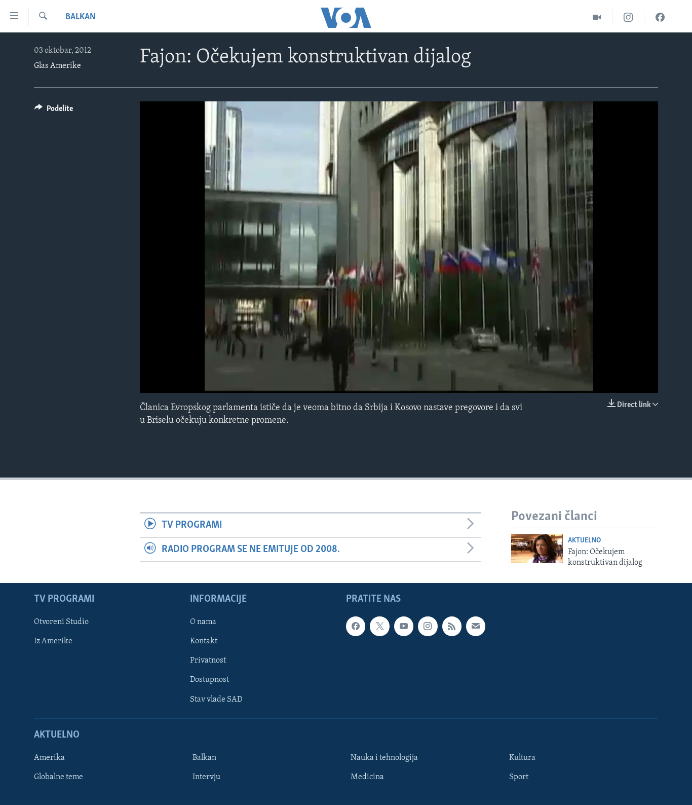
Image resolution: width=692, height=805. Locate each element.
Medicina (367, 777)
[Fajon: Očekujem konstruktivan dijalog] (537, 548)
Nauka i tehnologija (384, 758)
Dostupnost (209, 680)
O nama (203, 622)
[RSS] (452, 626)
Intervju (206, 777)
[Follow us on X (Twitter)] (379, 626)
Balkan (80, 17)
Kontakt (203, 641)
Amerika (49, 758)
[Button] (53, 111)
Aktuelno (584, 540)
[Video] (597, 17)
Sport (518, 777)
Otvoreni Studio (61, 622)
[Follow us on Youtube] (403, 626)
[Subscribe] (475, 626)
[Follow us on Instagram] (427, 626)
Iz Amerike (53, 641)
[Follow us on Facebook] (355, 626)
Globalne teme (58, 777)
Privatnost (208, 660)
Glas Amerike (57, 66)
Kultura (522, 758)
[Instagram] (628, 17)
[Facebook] (660, 17)
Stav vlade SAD (216, 700)
